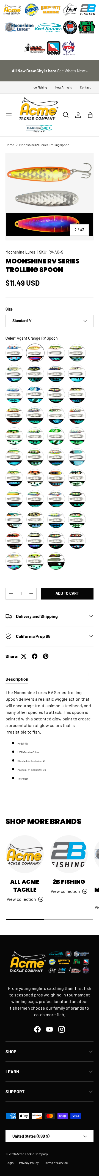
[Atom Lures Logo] (69, 48)
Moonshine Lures (20, 252)
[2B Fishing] (69, 854)
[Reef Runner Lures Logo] (48, 27)
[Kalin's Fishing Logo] (31, 9)
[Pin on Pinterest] (45, 656)
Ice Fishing (40, 87)
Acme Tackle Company (32, 1154)
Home (10, 145)
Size (9, 309)
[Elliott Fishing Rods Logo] (70, 9)
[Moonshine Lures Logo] (19, 27)
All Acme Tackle (24, 886)
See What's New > (72, 71)
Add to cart (67, 593)
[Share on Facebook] (34, 656)
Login (9, 1162)
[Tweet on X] (23, 656)
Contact (85, 87)
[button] (90, 115)
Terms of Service (56, 1162)
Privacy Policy (29, 1162)
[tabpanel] (50, 735)
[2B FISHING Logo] (88, 9)
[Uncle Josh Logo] (86, 27)
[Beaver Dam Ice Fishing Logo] (70, 27)
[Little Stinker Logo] (34, 48)
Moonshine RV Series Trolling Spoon (44, 145)
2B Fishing (69, 882)
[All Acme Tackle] (25, 854)
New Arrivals (63, 87)
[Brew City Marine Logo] (51, 9)
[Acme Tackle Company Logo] (12, 9)
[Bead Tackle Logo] (53, 48)
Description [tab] (17, 678)
